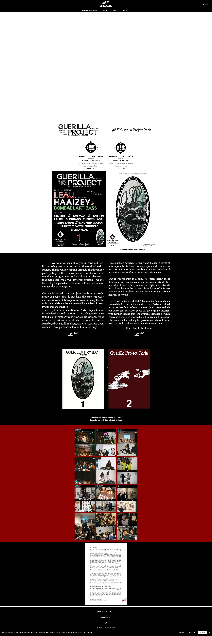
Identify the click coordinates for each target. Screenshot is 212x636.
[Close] (209, 632)
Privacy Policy (87, 632)
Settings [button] (181, 632)
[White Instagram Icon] (105, 623)
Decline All (191, 632)
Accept (202, 632)
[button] (3, 4)
